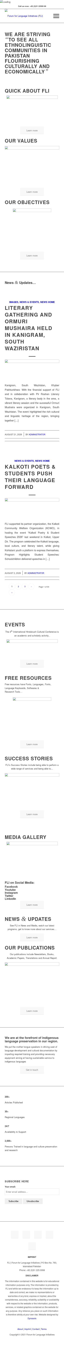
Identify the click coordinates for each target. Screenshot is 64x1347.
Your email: (10, 1186)
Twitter (9, 896)
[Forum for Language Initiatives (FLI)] (26, 16)
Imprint (27, 1328)
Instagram (11, 893)
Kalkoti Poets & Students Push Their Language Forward (30, 476)
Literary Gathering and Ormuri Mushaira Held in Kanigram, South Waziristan (28, 328)
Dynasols (32, 1318)
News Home (47, 302)
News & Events (29, 302)
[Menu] (54, 16)
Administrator (37, 434)
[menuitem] (46, 16)
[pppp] (32, 369)
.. (52, 768)
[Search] (46, 16)
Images (13, 302)
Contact (35, 1328)
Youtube (10, 890)
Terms (44, 1328)
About (20, 1328)
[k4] (32, 507)
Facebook (11, 887)
